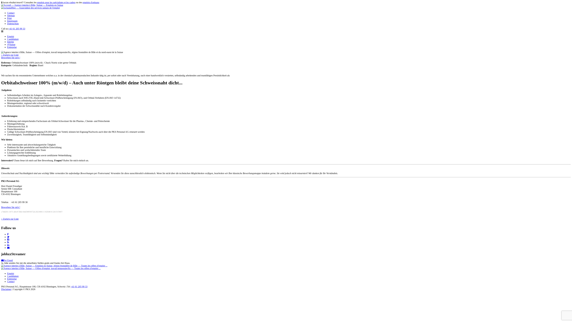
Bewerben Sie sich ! (10, 57)
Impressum (12, 21)
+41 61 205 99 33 (16, 28)
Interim (10, 42)
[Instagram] (8, 239)
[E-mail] (8, 247)
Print (9, 18)
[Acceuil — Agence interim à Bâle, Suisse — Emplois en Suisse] (32, 5)
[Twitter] (8, 237)
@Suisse (11, 44)
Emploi (10, 36)
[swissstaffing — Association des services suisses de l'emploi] (30, 8)
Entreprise (12, 47)
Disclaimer (6, 289)
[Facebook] (7, 234)
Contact (10, 13)
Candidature (13, 39)
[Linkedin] (8, 245)
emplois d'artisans (91, 2)
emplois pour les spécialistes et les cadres (56, 2)
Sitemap (11, 15)
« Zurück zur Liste (10, 55)
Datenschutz (13, 23)
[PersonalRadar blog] (8, 242)
